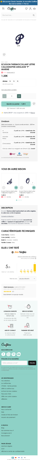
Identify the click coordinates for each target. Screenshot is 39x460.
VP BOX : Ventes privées (9, 386)
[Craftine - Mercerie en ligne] (12, 8)
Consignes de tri (6, 433)
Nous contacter (6, 409)
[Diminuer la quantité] (4, 96)
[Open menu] (3, 8)
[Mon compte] (30, 9)
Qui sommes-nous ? (7, 430)
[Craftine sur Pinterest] (14, 354)
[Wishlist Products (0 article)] (26, 9)
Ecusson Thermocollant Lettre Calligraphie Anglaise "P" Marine (32, 20)
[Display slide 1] (16, 200)
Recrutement (5, 435)
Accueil (3, 20)
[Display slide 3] (19, 200)
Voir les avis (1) (11, 72)
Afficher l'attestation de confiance (27, 256)
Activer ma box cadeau (9, 391)
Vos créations (5, 380)
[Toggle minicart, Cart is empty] (34, 9)
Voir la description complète (9, 90)
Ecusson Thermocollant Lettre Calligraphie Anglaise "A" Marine (9, 193)
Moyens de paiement (8, 417)
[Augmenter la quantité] (19, 96)
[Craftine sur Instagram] (8, 354)
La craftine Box (6, 383)
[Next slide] (32, 183)
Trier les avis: (13, 278)
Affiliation (4, 399)
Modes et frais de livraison (9, 414)
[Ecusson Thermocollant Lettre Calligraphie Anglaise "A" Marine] (9, 181)
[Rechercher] (33, 15)
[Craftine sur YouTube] (19, 354)
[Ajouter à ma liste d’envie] (4, 54)
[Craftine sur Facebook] (3, 354)
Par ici (33, 113)
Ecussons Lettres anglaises (18, 20)
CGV (2, 449)
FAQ (2, 412)
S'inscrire (32, 363)
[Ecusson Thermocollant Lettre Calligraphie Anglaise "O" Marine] (27, 181)
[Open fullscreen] (18, 40)
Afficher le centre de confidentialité (12, 451)
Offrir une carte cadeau (9, 396)
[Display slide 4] (21, 200)
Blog (2, 428)
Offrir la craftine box (7, 388)
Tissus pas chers (6, 394)
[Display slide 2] (18, 200)
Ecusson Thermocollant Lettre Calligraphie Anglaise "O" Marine (27, 193)
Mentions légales (6, 446)
